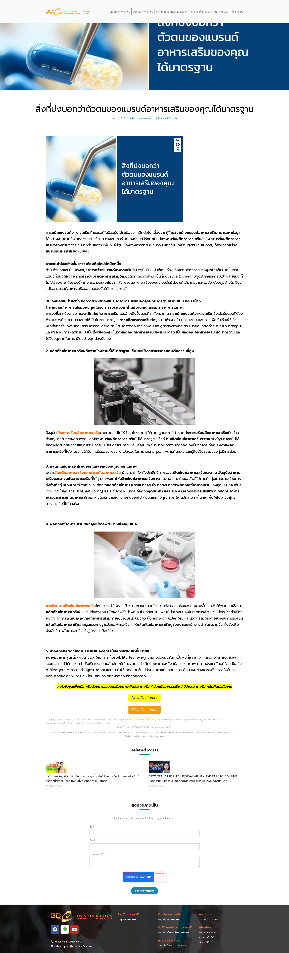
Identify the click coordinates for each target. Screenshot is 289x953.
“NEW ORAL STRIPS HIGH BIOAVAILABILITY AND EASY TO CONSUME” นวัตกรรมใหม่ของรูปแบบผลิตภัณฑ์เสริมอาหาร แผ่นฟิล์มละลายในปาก (194, 778)
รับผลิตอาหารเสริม (143, 12)
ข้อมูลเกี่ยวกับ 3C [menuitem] (208, 932)
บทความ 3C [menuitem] (206, 915)
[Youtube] (74, 929)
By (123, 726)
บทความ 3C (221, 12)
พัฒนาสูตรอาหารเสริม (56, 723)
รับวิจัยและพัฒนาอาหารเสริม (171, 12)
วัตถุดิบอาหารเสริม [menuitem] (128, 915)
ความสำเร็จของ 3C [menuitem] (170, 941)
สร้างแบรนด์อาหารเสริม (214, 719)
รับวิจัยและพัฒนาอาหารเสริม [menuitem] (176, 928)
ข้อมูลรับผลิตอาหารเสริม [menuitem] (170, 919)
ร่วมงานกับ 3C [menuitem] (206, 937)
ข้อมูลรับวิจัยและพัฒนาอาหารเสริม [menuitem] (175, 932)
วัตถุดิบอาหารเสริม (120, 12)
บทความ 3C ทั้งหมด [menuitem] (209, 919)
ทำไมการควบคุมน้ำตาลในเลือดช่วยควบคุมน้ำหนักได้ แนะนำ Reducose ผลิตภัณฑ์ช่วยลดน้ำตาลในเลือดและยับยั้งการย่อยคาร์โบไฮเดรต (92, 778)
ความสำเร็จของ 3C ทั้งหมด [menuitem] (172, 945)
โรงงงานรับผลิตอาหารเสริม (98, 723)
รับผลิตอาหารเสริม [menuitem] (169, 915)
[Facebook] (55, 929)
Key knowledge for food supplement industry (179, 719)
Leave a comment (161, 726)
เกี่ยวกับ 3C (237, 12)
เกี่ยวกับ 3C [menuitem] (206, 928)
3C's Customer (144, 709)
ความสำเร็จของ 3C (200, 12)
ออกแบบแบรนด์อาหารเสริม (104, 719)
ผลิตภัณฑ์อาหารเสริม (145, 719)
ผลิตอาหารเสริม (83, 719)
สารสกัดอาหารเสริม (66, 719)
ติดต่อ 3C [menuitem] (204, 942)
